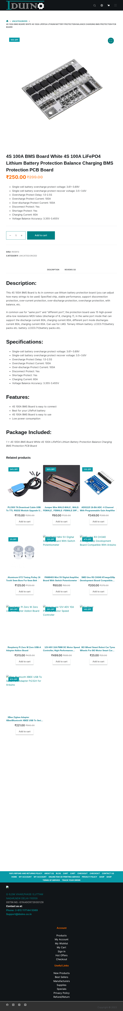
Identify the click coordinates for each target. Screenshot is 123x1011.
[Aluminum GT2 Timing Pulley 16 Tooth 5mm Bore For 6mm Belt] (24, 553)
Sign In (61, 951)
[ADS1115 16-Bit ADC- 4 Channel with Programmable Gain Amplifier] (98, 483)
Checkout (82, 873)
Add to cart (41, 235)
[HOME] (7, 21)
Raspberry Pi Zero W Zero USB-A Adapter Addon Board (23, 649)
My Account (61, 939)
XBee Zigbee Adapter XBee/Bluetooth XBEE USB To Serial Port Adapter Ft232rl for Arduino (24, 720)
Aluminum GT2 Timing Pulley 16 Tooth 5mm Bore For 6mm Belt (23, 579)
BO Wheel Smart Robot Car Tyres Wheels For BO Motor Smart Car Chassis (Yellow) (97, 650)
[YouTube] (25, 1005)
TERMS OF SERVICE (51, 880)
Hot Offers (62, 955)
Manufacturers (61, 981)
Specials (61, 988)
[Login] (102, 5)
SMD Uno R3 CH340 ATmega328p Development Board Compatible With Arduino (97, 580)
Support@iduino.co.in (19, 914)
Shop (101, 877)
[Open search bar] (94, 5)
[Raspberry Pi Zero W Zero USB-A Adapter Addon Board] (24, 623)
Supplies (61, 984)
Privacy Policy (89, 877)
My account (25, 877)
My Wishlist (61, 943)
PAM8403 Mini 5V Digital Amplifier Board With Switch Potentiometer (61, 579)
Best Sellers (61, 976)
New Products (62, 973)
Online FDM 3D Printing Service (64, 877)
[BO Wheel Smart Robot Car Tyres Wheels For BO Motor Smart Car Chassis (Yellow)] (98, 623)
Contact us (108, 873)
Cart (65, 873)
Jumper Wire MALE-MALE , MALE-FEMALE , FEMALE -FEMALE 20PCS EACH (61, 510)
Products (61, 935)
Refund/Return (61, 996)
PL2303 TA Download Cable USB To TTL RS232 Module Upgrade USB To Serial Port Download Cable (24, 510)
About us (49, 873)
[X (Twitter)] (13, 1005)
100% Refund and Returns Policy (25, 873)
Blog (58, 873)
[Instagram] (19, 1005)
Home (14, 877)
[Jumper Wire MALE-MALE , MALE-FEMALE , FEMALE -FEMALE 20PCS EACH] (61, 483)
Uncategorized (28, 255)
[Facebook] (7, 1005)
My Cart (61, 947)
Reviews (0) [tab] (70, 269)
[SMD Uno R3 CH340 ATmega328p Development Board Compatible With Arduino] (98, 553)
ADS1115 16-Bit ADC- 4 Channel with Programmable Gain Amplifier (97, 509)
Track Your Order (71, 880)
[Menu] (115, 5)
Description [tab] (53, 269)
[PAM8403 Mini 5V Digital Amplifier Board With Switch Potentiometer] (61, 553)
